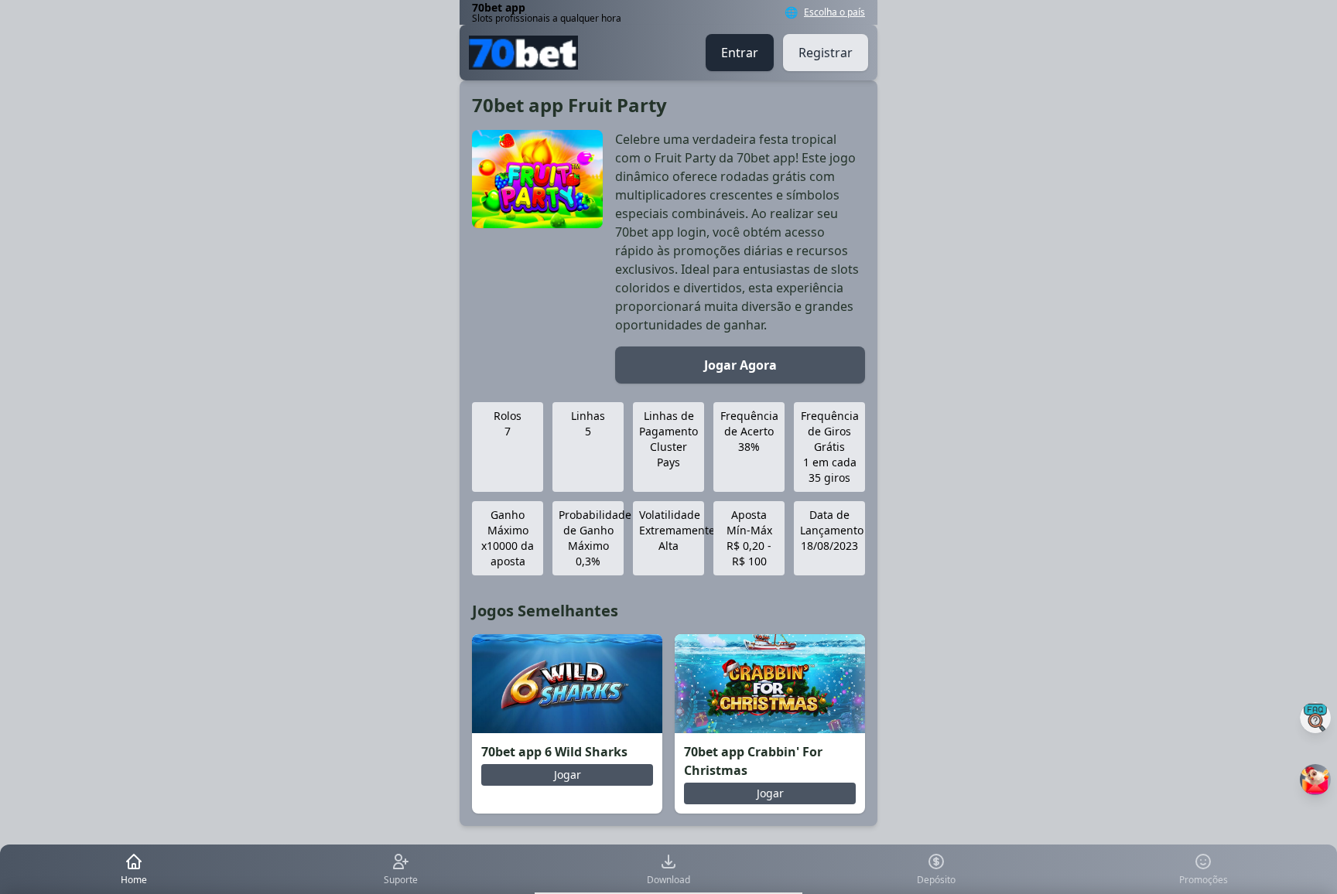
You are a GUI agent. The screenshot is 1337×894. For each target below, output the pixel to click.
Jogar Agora (740, 365)
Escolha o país (834, 12)
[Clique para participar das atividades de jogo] (1315, 779)
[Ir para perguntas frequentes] (1315, 717)
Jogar (567, 774)
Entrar (739, 52)
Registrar (825, 52)
